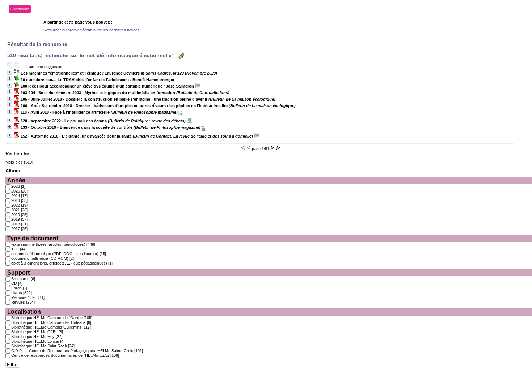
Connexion (19, 9)
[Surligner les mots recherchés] (181, 56)
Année (16, 180)
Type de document (32, 238)
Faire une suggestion (44, 66)
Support (18, 273)
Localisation (24, 312)
